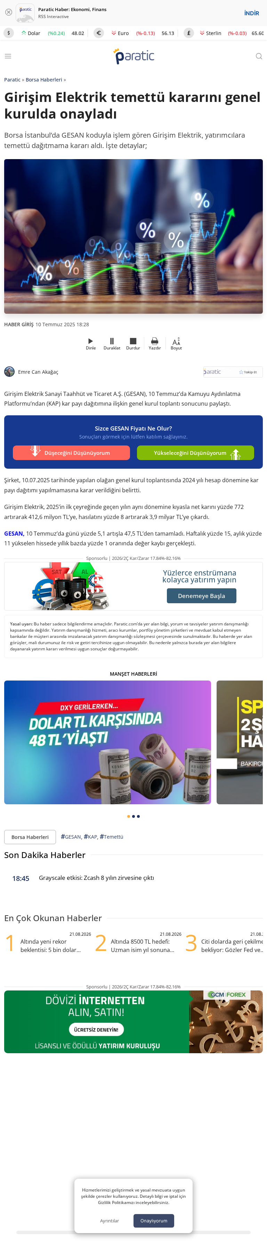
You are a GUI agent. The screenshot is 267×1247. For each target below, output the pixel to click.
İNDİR (251, 13)
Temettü (111, 836)
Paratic (12, 79)
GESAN (71, 836)
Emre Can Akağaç (38, 372)
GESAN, (14, 533)
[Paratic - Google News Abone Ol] (233, 374)
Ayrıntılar (109, 1221)
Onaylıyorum (153, 1220)
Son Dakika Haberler (45, 854)
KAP (90, 836)
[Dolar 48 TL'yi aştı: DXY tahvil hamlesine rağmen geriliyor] (107, 742)
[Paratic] (133, 57)
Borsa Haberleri (44, 79)
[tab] (128, 816)
